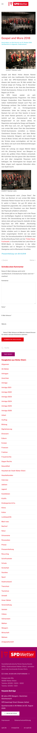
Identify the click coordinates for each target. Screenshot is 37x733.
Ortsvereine (5, 535)
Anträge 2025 (6, 406)
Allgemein (14, 44)
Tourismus (5, 591)
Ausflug (4, 420)
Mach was (5, 522)
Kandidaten (5, 494)
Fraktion (4, 452)
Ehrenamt (5, 434)
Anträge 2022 (6, 392)
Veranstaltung (6, 605)
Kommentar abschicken (12, 339)
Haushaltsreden (7, 475)
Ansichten (5, 378)
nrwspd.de (15, 728)
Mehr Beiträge (11, 713)
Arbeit (3, 415)
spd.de (4, 728)
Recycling (5, 554)
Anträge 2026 (6, 411)
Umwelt (4, 596)
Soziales (4, 572)
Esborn (4, 438)
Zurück (5, 260)
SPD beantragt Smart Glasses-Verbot (15, 702)
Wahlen (4, 623)
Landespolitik (6, 517)
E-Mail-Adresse (6, 315)
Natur (3, 531)
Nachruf (4, 526)
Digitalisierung (6, 429)
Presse (3, 545)
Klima (3, 508)
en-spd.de (27, 728)
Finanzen (4, 448)
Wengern (4, 628)
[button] (2, 4)
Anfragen (4, 374)
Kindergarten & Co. (8, 503)
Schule (4, 563)
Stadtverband (22, 44)
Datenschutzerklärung (23, 720)
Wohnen (4, 637)
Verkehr (4, 609)
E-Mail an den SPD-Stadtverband (15, 674)
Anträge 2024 (6, 401)
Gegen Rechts (6, 461)
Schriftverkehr (6, 559)
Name (3, 307)
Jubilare (4, 485)
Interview (4, 480)
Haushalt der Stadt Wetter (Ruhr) (13, 471)
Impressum (5, 720)
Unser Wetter (6, 600)
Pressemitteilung (7, 549)
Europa (4, 443)
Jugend (4, 489)
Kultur (3, 512)
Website (3, 324)
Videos (4, 614)
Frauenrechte (6, 457)
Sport (3, 577)
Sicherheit (5, 568)
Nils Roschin (15, 42)
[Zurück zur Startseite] (18, 4)
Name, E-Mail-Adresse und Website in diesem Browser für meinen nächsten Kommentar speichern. (18, 333)
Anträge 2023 (6, 397)
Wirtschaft (5, 633)
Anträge (4, 383)
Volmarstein (5, 619)
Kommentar (4, 280)
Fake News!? (8, 354)
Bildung (4, 424)
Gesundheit (5, 466)
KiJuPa (3, 498)
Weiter (32, 260)
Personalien (5, 540)
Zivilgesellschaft (7, 642)
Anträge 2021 (6, 387)
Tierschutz (5, 586)
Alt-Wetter (5, 369)
